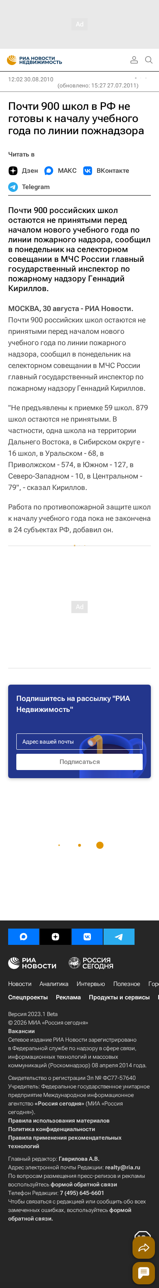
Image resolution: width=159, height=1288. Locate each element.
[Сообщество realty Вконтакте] (87, 937)
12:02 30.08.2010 (30, 79)
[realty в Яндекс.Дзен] (55, 937)
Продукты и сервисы (119, 997)
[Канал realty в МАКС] (23, 937)
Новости (19, 984)
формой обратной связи (84, 1184)
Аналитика (54, 984)
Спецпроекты (28, 997)
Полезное (126, 984)
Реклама (68, 997)
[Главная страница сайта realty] (49, 60)
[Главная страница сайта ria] (9, 60)
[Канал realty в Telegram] (119, 937)
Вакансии (21, 1031)
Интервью (91, 984)
